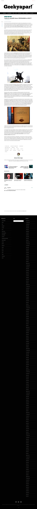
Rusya (11, 150)
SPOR (2, 252)
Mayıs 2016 (27, 439)
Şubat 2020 (27, 359)
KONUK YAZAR (3, 240)
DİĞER (2, 222)
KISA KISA (3, 236)
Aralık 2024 (27, 256)
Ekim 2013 (27, 494)
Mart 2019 (27, 378)
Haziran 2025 (27, 245)
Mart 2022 (27, 314)
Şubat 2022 (27, 316)
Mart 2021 (27, 336)
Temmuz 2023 (28, 286)
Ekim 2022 (27, 302)
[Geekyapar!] (18, 6)
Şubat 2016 (27, 444)
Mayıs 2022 (27, 311)
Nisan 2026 (27, 227)
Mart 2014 (27, 485)
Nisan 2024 (27, 270)
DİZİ (16, 13)
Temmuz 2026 (28, 222)
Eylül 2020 (27, 346)
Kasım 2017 (27, 407)
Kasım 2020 (27, 343)
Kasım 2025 (27, 236)
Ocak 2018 (27, 403)
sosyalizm (14, 150)
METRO (8, 16)
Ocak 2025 (27, 254)
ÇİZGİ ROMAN (3, 220)
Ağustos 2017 (27, 412)
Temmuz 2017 (28, 414)
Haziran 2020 (27, 352)
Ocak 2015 (27, 467)
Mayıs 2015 (27, 460)
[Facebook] (2, 24)
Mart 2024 (27, 272)
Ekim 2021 (27, 323)
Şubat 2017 (27, 423)
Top (18, 507)
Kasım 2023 (27, 279)
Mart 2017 (27, 421)
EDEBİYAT (27, 13)
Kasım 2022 (27, 300)
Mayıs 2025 (27, 247)
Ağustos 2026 (27, 220)
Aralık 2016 (27, 426)
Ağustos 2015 (27, 455)
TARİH (10, 16)
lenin (17, 147)
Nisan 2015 (27, 462)
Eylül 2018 (27, 389)
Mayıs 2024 (27, 268)
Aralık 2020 (27, 341)
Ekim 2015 (27, 451)
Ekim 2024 (27, 259)
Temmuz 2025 (28, 243)
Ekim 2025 (27, 238)
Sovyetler (19, 150)
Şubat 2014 (27, 487)
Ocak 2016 (27, 446)
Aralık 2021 (27, 320)
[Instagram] (21, 502)
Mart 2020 (27, 357)
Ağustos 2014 (27, 476)
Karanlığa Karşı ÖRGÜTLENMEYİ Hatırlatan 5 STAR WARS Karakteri (28, 180)
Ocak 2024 (27, 275)
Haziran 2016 (27, 437)
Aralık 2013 (27, 490)
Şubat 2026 (27, 231)
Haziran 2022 (27, 309)
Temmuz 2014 (28, 478)
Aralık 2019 (27, 362)
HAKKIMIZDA (4, 13)
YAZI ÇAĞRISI (31, 13)
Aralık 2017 (27, 405)
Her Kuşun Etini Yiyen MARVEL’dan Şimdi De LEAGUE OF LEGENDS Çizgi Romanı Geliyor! (13, 167)
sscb (22, 150)
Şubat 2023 (27, 295)
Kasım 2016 (27, 428)
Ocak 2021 (27, 339)
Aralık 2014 (27, 469)
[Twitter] (2, 26)
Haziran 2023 (27, 288)
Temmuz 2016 (28, 435)
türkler (6, 151)
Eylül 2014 (27, 474)
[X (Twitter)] (18, 502)
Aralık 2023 (27, 277)
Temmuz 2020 (28, 350)
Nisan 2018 (27, 398)
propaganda (6, 150)
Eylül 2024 (27, 261)
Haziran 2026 (27, 224)
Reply (32, 187)
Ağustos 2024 (27, 263)
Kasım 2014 (27, 471)
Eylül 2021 (27, 325)
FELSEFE (3, 227)
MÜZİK (3, 247)
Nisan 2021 (27, 334)
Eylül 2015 (27, 453)
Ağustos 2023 (27, 284)
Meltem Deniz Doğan (7, 19)
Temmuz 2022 (28, 307)
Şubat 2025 (27, 252)
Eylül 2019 (27, 368)
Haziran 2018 (27, 394)
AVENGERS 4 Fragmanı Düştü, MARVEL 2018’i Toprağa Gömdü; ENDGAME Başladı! (24, 167)
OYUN (23, 13)
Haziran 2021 (27, 330)
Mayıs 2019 (27, 375)
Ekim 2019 (27, 366)
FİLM (13, 13)
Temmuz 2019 (28, 371)
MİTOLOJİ (3, 245)
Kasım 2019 (27, 364)
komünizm (13, 147)
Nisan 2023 (27, 291)
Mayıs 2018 (27, 396)
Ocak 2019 (27, 382)
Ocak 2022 (27, 318)
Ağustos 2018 (27, 391)
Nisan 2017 (27, 419)
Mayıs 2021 (27, 332)
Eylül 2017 (27, 410)
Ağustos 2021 (27, 327)
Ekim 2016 (27, 430)
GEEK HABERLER (9, 13)
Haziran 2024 (27, 266)
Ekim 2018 (27, 387)
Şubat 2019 (27, 380)
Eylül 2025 (27, 240)
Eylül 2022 (27, 304)
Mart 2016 (27, 442)
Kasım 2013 (27, 492)
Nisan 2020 (27, 355)
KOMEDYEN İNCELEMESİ (5, 238)
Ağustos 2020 (27, 348)
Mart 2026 (27, 229)
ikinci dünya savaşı (7, 147)
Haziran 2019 (27, 373)
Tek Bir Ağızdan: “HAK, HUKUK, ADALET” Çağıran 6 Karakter (18, 180)
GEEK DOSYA (19, 13)
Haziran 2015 (27, 458)
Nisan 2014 (27, 483)
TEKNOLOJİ (3, 256)
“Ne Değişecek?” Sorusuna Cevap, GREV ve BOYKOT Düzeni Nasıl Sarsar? (8, 181)
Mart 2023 (27, 293)
